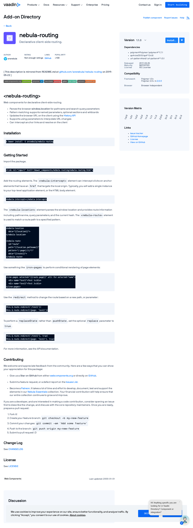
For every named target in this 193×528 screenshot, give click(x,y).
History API (70, 115)
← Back (8, 26)
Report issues (170, 18)
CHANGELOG (15, 449)
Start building (177, 5)
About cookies (77, 515)
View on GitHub (137, 142)
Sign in (158, 5)
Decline (148, 513)
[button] (140, 40)
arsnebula (12, 59)
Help (182, 18)
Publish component (152, 18)
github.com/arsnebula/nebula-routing (80, 72)
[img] (5, 59)
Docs (46, 5)
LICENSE (13, 466)
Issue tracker (136, 133)
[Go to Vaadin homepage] (12, 5)
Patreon (25, 388)
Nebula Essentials (37, 392)
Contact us (145, 5)
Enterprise (92, 5)
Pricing (105, 5)
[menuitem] (171, 40)
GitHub (48, 58)
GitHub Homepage (139, 136)
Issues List (72, 382)
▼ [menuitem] (182, 40)
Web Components (12, 479)
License (134, 139)
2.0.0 (159, 81)
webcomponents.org (61, 375)
